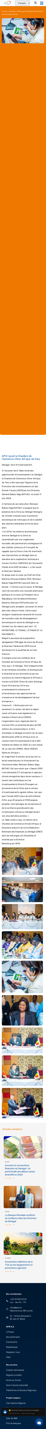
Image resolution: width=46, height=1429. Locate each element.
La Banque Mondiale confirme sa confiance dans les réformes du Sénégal (20, 1218)
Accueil (4, 11)
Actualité (12, 11)
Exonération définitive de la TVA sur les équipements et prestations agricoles (19, 1264)
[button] (35, 3)
